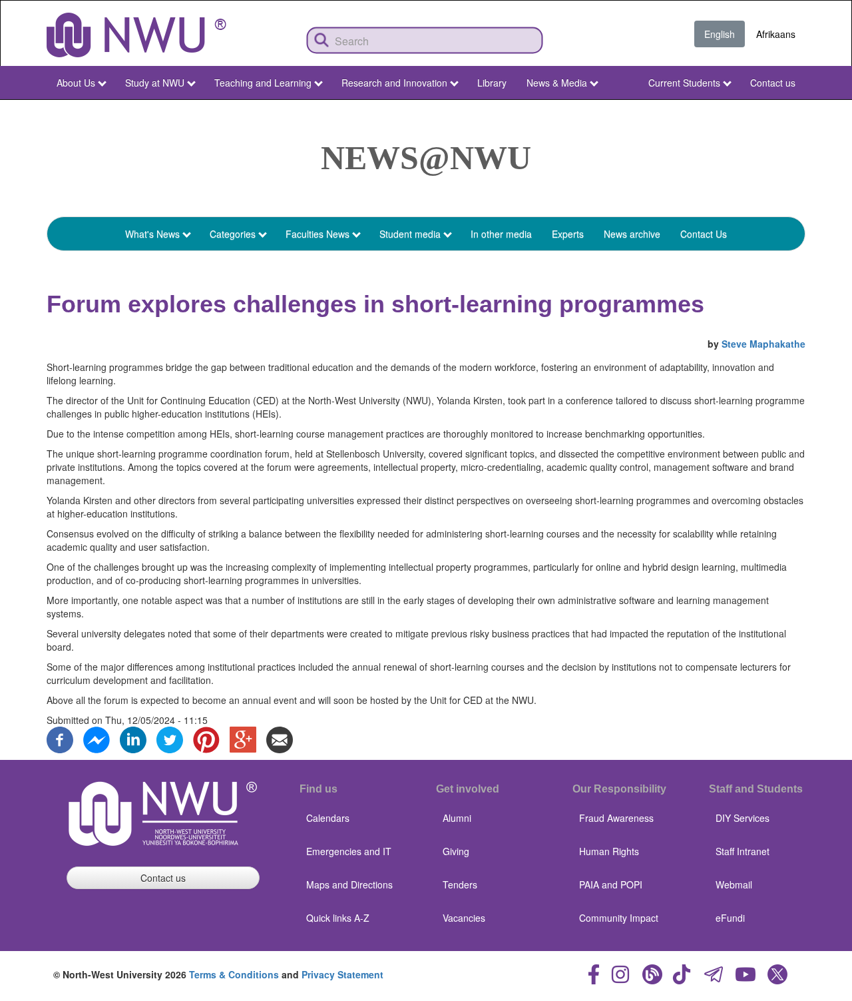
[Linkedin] (133, 738)
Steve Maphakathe (763, 343)
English (719, 34)
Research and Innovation (394, 82)
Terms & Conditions (234, 974)
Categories (233, 233)
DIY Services (742, 818)
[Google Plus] (243, 738)
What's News (152, 233)
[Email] (279, 738)
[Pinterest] (206, 738)
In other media (501, 233)
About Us (76, 82)
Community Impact (618, 917)
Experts (568, 233)
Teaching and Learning (263, 82)
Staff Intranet (742, 851)
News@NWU (426, 157)
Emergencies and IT (348, 851)
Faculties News (317, 233)
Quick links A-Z (337, 917)
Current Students (684, 82)
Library (492, 82)
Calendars (327, 818)
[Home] (136, 35)
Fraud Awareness (616, 818)
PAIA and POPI (610, 884)
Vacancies (464, 917)
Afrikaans (775, 34)
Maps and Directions (349, 884)
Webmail (734, 884)
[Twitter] (169, 738)
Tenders (460, 884)
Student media (410, 233)
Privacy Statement (342, 974)
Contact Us (703, 233)
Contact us (772, 82)
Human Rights (609, 851)
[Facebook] (60, 738)
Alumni (457, 818)
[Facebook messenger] (96, 738)
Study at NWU (154, 82)
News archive (632, 233)
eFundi (730, 917)
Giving (456, 851)
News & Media (557, 82)
